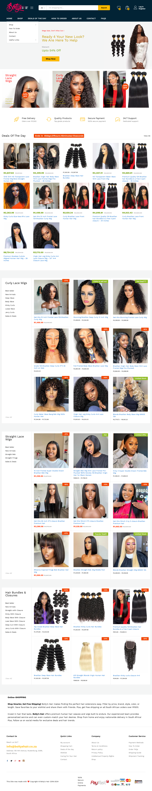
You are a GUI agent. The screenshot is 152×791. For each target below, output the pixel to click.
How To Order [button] (59, 18)
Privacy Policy (97, 753)
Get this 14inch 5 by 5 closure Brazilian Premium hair (129, 522)
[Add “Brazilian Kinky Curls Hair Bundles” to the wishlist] (93, 621)
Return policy (97, 749)
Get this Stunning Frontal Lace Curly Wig (130, 317)
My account (65, 743)
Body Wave (9, 301)
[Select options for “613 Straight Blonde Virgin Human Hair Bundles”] (82, 670)
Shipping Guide (135, 753)
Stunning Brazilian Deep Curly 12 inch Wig (91, 317)
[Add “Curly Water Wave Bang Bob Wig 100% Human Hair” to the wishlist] (53, 409)
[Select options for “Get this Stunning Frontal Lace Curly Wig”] (122, 312)
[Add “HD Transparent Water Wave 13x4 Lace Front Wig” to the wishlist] (108, 166)
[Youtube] (19, 761)
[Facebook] (7, 761)
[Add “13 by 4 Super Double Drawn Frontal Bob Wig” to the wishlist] (133, 465)
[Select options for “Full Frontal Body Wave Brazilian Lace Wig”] (82, 361)
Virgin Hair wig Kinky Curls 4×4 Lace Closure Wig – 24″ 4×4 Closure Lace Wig (46, 258)
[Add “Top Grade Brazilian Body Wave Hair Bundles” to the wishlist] (53, 621)
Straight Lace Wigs (14, 438)
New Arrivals (10, 294)
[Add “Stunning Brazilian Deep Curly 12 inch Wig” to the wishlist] (93, 312)
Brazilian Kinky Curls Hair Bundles (87, 627)
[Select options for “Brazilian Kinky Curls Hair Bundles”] (82, 621)
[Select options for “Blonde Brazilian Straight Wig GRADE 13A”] (122, 565)
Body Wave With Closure (15, 618)
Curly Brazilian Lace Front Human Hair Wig (73, 217)
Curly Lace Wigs (16, 283)
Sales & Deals (10, 316)
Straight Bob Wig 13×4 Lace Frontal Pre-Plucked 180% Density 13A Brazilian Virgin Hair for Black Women (90, 473)
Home (9, 18)
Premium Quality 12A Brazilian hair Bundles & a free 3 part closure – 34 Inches (105, 218)
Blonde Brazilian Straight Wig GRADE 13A (129, 570)
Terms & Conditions (99, 746)
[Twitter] (11, 761)
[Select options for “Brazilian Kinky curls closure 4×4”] (122, 670)
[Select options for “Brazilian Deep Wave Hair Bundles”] (67, 166)
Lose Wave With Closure (15, 621)
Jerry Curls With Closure (15, 628)
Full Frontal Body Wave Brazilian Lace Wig (91, 366)
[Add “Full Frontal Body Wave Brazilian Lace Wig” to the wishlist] (93, 361)
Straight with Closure (14, 610)
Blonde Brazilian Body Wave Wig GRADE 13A (129, 415)
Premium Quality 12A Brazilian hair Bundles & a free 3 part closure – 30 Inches (134, 179)
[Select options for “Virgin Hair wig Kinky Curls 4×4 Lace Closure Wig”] (82, 409)
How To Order (14, 28)
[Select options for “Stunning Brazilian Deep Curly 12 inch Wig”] (82, 312)
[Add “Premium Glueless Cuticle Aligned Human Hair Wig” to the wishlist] (19, 246)
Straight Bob (10, 454)
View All (147, 136)
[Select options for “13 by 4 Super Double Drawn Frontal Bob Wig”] (122, 465)
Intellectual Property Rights (103, 756)
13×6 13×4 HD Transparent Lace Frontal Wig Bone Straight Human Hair (16, 179)
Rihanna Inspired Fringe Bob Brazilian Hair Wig (51, 571)
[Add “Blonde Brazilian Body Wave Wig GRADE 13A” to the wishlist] (133, 409)
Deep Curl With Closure (15, 625)
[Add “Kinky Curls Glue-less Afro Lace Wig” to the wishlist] (19, 206)
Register (142, 9)
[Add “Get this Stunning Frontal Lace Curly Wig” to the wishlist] (133, 312)
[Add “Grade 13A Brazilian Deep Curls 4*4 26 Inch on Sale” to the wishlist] (53, 361)
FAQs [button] (103, 18)
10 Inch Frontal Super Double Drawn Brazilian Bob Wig (49, 472)
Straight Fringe (11, 458)
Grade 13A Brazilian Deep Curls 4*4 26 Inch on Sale (49, 367)
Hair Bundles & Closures (15, 594)
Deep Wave (9, 298)
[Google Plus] (15, 761)
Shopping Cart (66, 746)
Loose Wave (10, 309)
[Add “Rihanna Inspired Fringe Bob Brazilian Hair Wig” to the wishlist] (53, 564)
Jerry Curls (9, 312)
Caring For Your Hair (68, 756)
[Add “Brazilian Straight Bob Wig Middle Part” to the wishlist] (93, 564)
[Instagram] (23, 761)
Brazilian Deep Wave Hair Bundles (73, 177)
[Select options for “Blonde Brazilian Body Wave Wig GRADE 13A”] (122, 409)
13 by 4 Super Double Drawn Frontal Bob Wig (130, 472)
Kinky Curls (10, 305)
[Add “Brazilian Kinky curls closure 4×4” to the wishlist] (133, 670)
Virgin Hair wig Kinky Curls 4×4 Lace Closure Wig (88, 415)
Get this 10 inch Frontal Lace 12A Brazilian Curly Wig (45, 217)
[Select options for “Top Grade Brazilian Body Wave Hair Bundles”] (42, 621)
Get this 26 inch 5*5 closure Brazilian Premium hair (49, 522)
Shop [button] (11, 25)
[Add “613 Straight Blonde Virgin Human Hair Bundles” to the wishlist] (93, 670)
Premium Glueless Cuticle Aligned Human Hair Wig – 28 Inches (16, 258)
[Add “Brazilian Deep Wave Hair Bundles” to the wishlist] (78, 166)
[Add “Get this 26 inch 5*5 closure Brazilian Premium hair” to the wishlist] (53, 516)
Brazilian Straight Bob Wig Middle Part (89, 570)
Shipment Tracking (136, 756)
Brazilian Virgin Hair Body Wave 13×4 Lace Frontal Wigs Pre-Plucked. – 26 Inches (46, 179)
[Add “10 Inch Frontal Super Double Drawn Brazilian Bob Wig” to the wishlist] (53, 465)
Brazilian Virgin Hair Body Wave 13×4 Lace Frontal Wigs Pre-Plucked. (130, 367)
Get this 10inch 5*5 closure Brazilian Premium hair (88, 522)
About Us (76, 18)
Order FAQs (133, 749)
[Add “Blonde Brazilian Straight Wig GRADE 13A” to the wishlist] (133, 565)
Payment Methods (136, 743)
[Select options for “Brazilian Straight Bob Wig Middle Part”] (82, 564)
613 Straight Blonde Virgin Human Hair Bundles (89, 676)
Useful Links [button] (14, 40)
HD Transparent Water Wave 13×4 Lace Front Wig (104, 178)
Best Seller (9, 291)
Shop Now (50, 59)
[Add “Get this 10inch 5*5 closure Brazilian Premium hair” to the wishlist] (93, 516)
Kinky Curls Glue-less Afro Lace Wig (16, 217)
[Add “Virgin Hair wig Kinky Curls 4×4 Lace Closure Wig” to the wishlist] (48, 246)
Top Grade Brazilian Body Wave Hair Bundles (48, 628)
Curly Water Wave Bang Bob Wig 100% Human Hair (49, 415)
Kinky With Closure (13, 614)
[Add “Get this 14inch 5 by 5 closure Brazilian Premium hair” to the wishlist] (133, 516)
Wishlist (63, 753)
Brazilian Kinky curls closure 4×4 (126, 675)
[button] (8, 166)
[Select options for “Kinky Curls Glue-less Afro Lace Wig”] (8, 206)
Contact (91, 18)
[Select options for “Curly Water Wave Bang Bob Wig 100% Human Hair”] (42, 409)
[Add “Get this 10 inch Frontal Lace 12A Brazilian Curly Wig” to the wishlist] (48, 206)
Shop (20, 18)
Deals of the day (37, 18)
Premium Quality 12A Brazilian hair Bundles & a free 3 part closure (127, 628)
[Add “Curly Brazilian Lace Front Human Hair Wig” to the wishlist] (78, 206)
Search (104, 8)
